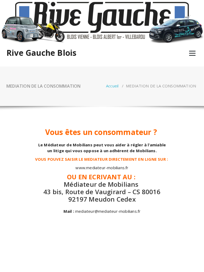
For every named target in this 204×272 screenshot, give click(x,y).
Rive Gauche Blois (41, 53)
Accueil (112, 85)
